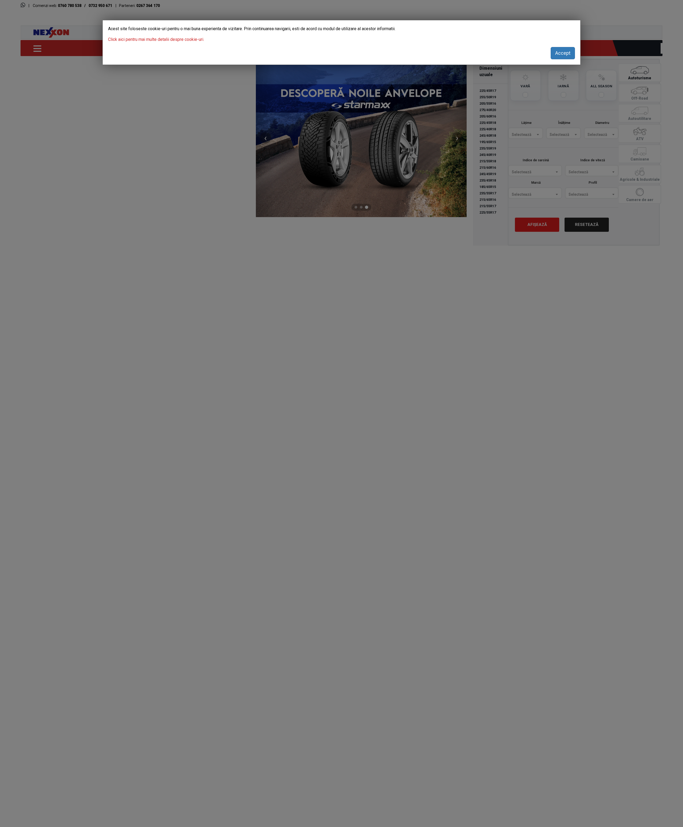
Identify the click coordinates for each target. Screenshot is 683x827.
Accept (562, 53)
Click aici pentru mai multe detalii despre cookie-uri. (156, 39)
